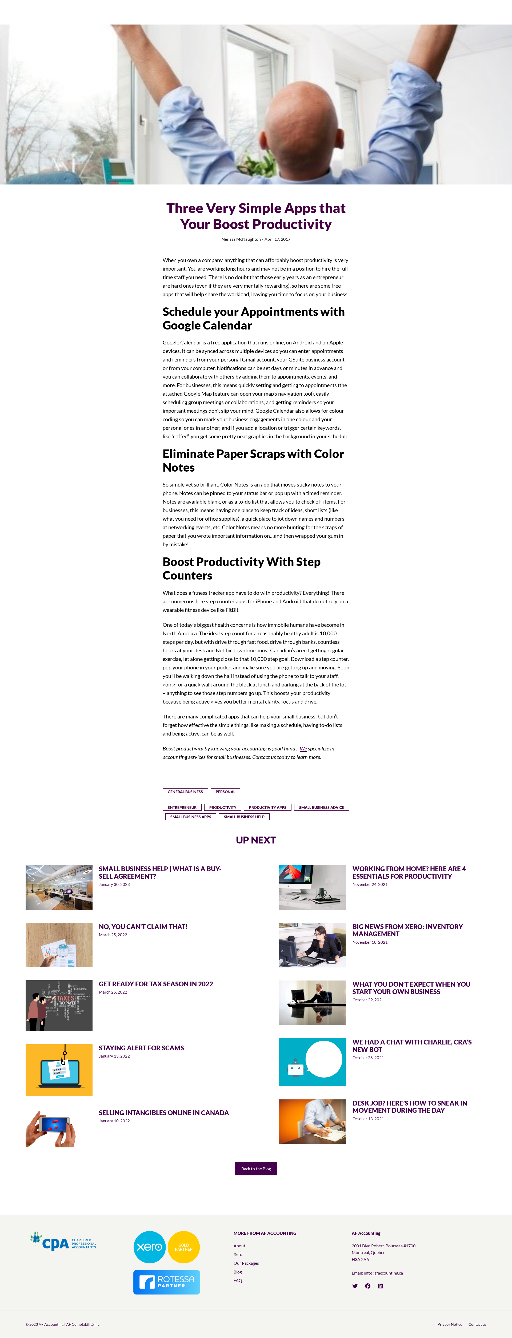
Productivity (222, 807)
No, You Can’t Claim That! (143, 926)
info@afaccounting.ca (383, 1272)
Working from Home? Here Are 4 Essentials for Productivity (409, 872)
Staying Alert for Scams (141, 1048)
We (303, 748)
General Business (185, 791)
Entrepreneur (182, 807)
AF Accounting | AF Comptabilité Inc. (69, 1324)
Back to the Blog (256, 1168)
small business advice (321, 807)
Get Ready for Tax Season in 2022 (156, 984)
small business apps (190, 816)
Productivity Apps (267, 807)
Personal (225, 791)
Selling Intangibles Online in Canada (164, 1112)
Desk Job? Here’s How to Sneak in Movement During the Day (410, 1106)
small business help (244, 816)
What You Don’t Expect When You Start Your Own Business (411, 988)
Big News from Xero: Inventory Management (408, 930)
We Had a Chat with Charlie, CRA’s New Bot (412, 1045)
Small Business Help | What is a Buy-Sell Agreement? (160, 872)
